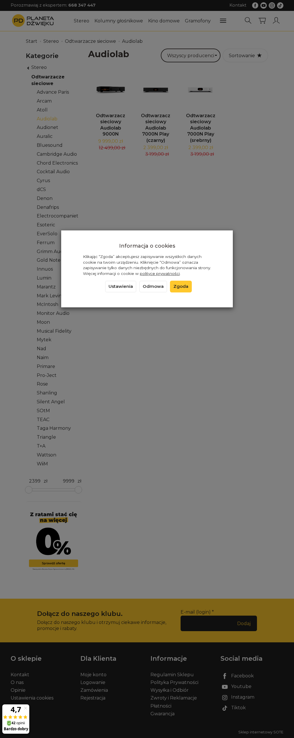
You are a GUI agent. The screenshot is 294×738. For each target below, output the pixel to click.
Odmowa (153, 286)
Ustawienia (121, 286)
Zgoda (180, 286)
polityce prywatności (160, 273)
